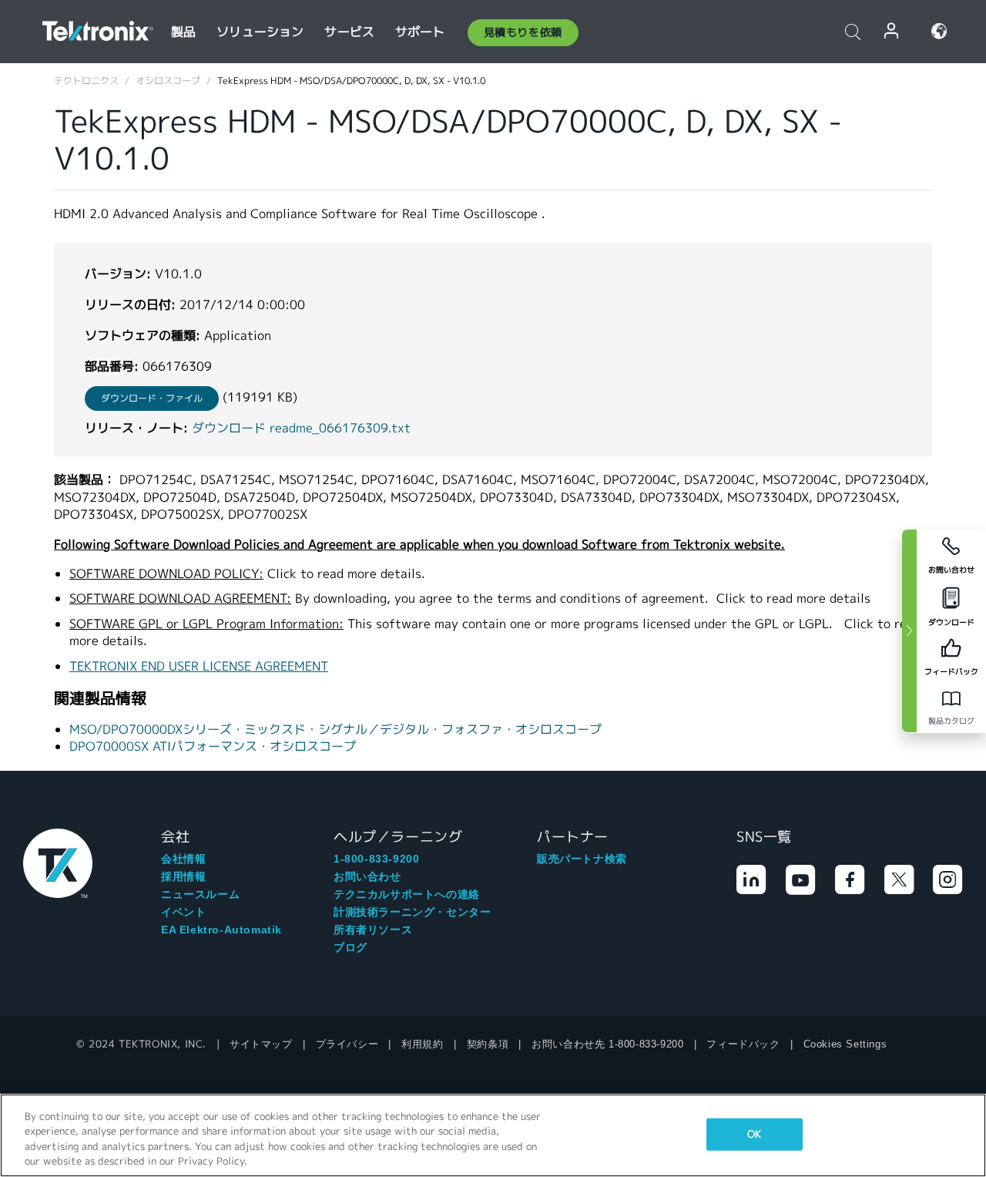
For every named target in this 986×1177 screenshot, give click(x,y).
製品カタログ (951, 721)
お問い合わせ (367, 876)
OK (754, 1134)
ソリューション (260, 32)
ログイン (892, 31)
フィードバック (743, 1044)
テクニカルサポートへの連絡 (407, 894)
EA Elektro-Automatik (221, 929)
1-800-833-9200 (376, 858)
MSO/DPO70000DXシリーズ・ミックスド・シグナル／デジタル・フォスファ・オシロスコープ (335, 729)
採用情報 (183, 876)
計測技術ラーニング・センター (412, 912)
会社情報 (183, 858)
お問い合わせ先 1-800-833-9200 (607, 1044)
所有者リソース (373, 929)
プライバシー (347, 1044)
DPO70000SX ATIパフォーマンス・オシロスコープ (212, 746)
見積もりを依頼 (523, 32)
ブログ (350, 947)
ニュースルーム (200, 894)
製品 (183, 32)
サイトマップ (261, 1044)
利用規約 (422, 1044)
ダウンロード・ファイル (152, 398)
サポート (420, 32)
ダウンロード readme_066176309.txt (301, 428)
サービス (349, 32)
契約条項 (487, 1044)
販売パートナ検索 (582, 858)
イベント (183, 912)
